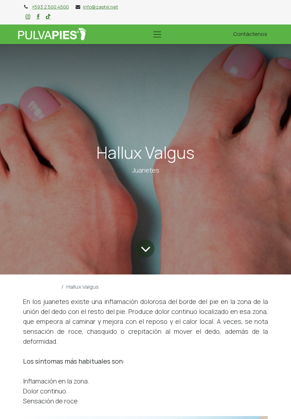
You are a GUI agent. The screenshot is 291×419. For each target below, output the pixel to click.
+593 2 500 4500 (50, 7)
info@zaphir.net (100, 7)
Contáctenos (250, 34)
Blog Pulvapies (41, 286)
